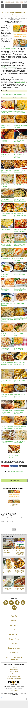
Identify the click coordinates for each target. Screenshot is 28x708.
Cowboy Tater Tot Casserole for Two (19, 349)
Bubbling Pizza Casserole (18, 259)
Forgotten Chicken (19, 303)
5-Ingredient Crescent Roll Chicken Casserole (7, 274)
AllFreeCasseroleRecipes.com (9, 48)
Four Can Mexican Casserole (6, 171)
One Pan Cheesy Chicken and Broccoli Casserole (20, 215)
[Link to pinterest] (17, 602)
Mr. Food (14, 674)
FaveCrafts (14, 667)
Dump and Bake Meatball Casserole (19, 273)
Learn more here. (14, 690)
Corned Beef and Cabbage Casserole (8, 551)
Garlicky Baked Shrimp (20, 185)
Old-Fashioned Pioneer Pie (5, 334)
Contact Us (14, 625)
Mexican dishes (12, 67)
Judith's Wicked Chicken (5, 126)
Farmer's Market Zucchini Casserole (19, 111)
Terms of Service (14, 648)
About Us (14, 616)
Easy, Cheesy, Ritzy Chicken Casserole (19, 244)
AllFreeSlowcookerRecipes (14, 678)
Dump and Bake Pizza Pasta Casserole (20, 289)
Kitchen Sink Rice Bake (7, 258)
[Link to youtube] (14, 607)
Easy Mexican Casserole (5, 289)
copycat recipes (20, 82)
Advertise (14, 621)
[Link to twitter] (11, 602)
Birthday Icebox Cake (8, 589)
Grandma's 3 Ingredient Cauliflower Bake (20, 318)
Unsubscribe (14, 653)
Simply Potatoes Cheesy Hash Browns (7, 200)
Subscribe (14, 643)
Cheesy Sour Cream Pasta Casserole (19, 441)
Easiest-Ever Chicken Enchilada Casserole (20, 230)
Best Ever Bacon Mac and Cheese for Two (7, 363)
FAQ (14, 630)
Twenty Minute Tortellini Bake (5, 349)
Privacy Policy (14, 639)
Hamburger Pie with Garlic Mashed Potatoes (19, 396)
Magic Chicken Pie (6, 229)
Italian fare (3, 67)
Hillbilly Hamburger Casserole (19, 381)
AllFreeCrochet (14, 669)
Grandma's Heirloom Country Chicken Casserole (19, 156)
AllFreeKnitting (14, 671)
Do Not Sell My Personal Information (14, 658)
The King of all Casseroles (5, 140)
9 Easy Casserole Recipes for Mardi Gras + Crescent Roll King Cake (19, 552)
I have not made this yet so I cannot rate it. (13, 518)
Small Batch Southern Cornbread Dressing (8, 572)
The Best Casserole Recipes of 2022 (14, 94)
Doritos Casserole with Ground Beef (7, 111)
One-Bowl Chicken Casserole (19, 140)
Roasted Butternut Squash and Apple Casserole (19, 572)
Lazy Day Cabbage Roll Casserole (19, 171)
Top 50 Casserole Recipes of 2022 (14, 505)
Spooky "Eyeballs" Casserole (19, 589)
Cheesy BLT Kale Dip (17, 471)
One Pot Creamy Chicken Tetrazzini (6, 244)
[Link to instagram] (23, 602)
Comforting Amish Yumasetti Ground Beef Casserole (7, 319)
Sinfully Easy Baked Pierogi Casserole (19, 363)
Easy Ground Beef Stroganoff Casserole (20, 200)
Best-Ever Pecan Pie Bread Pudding (20, 427)
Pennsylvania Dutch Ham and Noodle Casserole (6, 412)
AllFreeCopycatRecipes (14, 676)
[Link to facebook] (5, 602)
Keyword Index (14, 634)
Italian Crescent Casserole (5, 155)
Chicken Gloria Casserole (5, 185)
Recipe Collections (14, 480)
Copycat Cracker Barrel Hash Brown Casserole (7, 427)
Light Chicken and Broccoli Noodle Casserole (19, 412)
